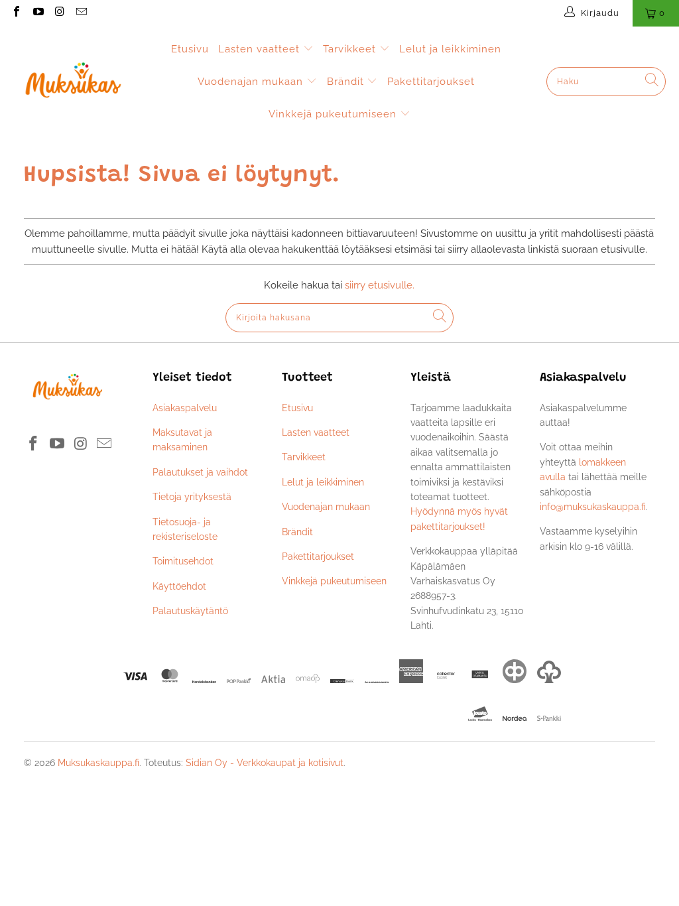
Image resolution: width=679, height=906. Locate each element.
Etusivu (190, 49)
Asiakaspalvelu (185, 408)
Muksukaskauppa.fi (98, 762)
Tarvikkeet (351, 49)
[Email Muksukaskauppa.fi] (80, 13)
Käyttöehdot (179, 586)
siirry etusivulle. (379, 285)
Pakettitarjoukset (431, 82)
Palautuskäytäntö (190, 611)
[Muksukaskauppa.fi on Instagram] (59, 13)
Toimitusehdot (183, 561)
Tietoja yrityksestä (192, 496)
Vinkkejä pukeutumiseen (334, 114)
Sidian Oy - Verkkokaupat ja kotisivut (264, 762)
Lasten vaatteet (260, 49)
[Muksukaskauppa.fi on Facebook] (16, 13)
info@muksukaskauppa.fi (593, 506)
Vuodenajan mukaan (252, 82)
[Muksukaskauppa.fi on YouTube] (37, 13)
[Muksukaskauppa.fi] (73, 81)
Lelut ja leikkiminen (450, 49)
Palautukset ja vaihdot (200, 472)
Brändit (347, 82)
